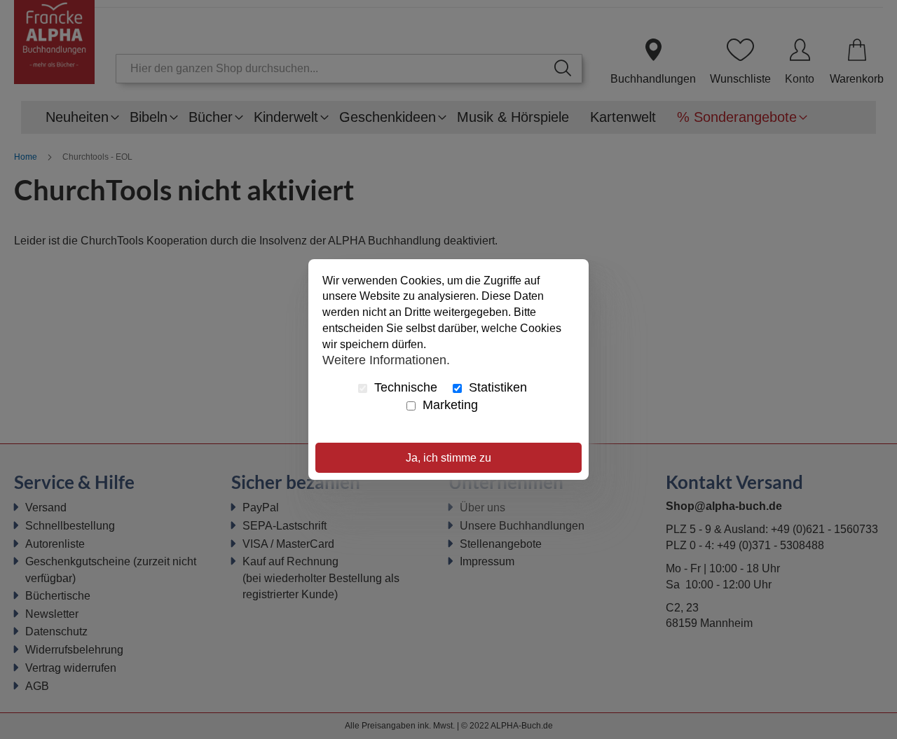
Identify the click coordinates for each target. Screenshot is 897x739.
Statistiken (496, 387)
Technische (404, 387)
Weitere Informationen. (386, 360)
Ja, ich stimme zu (448, 458)
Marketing (448, 405)
